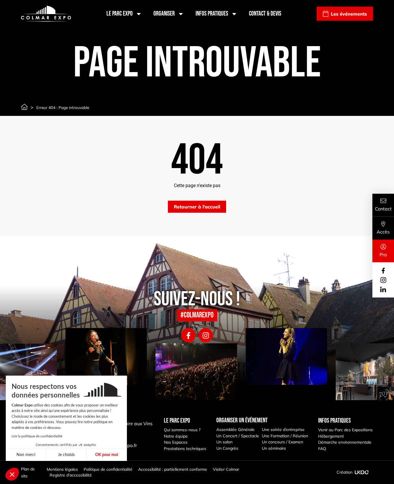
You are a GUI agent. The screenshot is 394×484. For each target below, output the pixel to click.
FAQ (322, 448)
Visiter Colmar (226, 469)
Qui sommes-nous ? (182, 429)
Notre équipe (176, 436)
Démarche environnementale (345, 442)
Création (344, 472)
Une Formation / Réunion (285, 435)
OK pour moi (106, 455)
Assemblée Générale (235, 429)
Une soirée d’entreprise (283, 429)
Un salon (224, 442)
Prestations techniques (185, 448)
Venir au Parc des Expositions (345, 429)
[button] (12, 474)
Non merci (25, 455)
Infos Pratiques (212, 14)
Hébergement (331, 436)
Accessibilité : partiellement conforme (172, 469)
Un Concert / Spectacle (237, 435)
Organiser (164, 14)
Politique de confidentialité (108, 469)
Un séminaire (274, 448)
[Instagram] (205, 335)
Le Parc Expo (119, 14)
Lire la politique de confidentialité (37, 436)
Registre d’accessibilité (71, 475)
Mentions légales (62, 469)
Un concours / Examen (282, 442)
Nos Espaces (175, 442)
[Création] (362, 472)
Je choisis (66, 455)
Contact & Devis (265, 14)
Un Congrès (227, 448)
